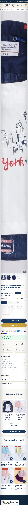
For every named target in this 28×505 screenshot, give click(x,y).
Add (21, 419)
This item (9, 419)
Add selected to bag (15, 431)
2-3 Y (18, 307)
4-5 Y (10, 311)
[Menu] (2, 5)
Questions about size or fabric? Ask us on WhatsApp (14, 337)
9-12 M (17, 302)
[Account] (21, 5)
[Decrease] (3, 316)
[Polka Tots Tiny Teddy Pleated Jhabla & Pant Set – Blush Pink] (7, 475)
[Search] (18, 5)
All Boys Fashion (8, 9)
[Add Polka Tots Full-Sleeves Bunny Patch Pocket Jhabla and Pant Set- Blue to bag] (11, 458)
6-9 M (10, 302)
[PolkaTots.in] (10, 5)
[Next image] (24, 142)
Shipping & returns (6, 383)
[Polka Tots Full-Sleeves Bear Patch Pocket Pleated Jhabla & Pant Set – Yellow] (20, 453)
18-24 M (12, 307)
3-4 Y (4, 311)
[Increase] (9, 316)
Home (1, 9)
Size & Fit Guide (23, 298)
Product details (5, 356)
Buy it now (14, 325)
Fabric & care (5, 375)
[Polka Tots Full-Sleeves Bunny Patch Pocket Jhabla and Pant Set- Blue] (7, 453)
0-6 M (4, 302)
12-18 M (4, 307)
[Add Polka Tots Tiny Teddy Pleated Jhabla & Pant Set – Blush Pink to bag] (11, 481)
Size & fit (3, 379)
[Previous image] (3, 142)
